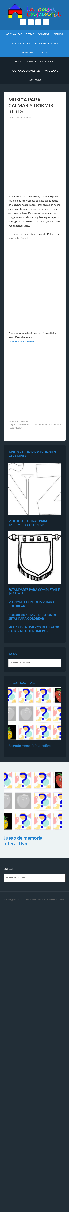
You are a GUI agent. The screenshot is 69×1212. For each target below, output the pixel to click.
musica (26, 421)
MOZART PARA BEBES (21, 341)
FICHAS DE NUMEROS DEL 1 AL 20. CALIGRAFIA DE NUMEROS (34, 629)
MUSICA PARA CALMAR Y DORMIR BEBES (30, 105)
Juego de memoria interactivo (29, 745)
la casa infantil (35, 11)
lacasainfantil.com (34, 899)
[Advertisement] (34, 158)
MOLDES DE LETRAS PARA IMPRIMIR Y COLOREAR (27, 523)
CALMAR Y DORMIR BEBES (40, 424)
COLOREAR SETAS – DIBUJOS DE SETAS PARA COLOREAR (32, 616)
